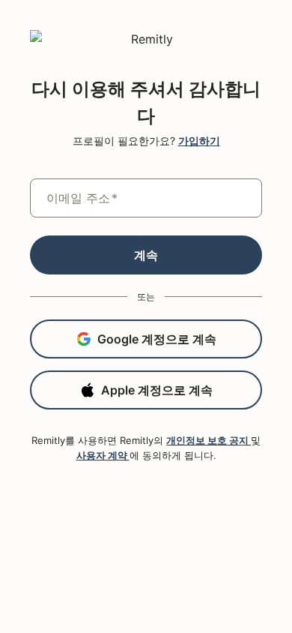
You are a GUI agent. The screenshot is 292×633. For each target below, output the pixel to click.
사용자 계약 (103, 455)
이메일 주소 (82, 198)
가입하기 (199, 140)
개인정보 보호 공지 (208, 440)
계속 (146, 255)
